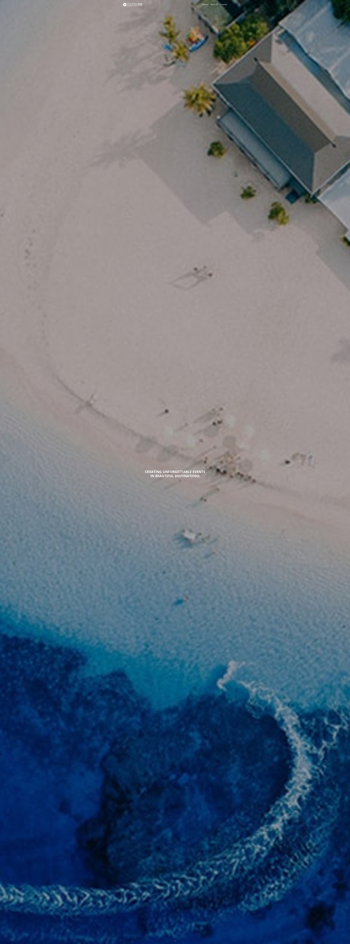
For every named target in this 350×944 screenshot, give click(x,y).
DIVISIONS (223, 5)
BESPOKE (205, 5)
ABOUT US (214, 5)
